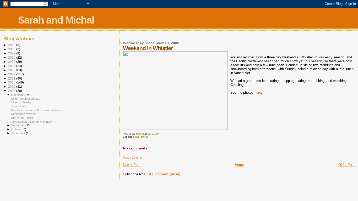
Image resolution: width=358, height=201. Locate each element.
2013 (12, 70)
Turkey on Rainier (21, 117)
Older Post (346, 165)
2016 (12, 57)
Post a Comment (133, 157)
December (18, 94)
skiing (136, 136)
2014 (12, 66)
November (18, 125)
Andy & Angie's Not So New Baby (31, 121)
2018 (12, 49)
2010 (12, 82)
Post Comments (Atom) (162, 174)
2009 (12, 86)
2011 (12, 78)
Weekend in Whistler (23, 113)
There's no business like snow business (35, 110)
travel (144, 136)
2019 (12, 45)
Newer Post (131, 165)
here (257, 92)
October (17, 129)
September (18, 133)
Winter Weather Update (25, 98)
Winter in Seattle (20, 102)
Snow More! (18, 106)
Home (239, 165)
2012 (12, 74)
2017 (12, 53)
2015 (12, 61)
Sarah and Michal (56, 20)
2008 (12, 90)
